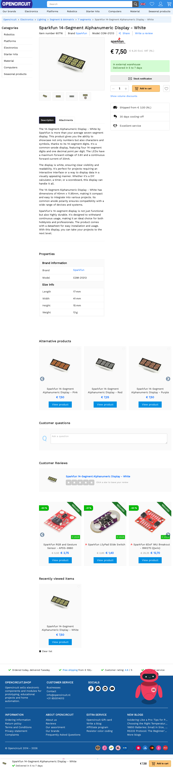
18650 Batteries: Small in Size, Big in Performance (147, 727)
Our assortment (55, 727)
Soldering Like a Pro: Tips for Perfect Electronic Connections (147, 719)
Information (14, 714)
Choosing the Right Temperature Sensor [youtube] (147, 723)
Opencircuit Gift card (99, 719)
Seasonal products (159, 11)
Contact (51, 691)
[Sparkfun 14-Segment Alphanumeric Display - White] (45, 96)
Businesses (53, 687)
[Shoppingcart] (167, 4)
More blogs (134, 734)
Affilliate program (97, 727)
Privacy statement (16, 730)
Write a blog (93, 723)
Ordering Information (18, 719)
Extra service (96, 714)
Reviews (51, 723)
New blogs (135, 714)
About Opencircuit (60, 714)
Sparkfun (78, 269)
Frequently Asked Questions (63, 734)
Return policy (13, 723)
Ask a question (60, 436)
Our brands (9, 11)
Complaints (12, 734)
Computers (114, 11)
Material (135, 11)
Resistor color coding (99, 730)
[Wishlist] (149, 4)
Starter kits (93, 11)
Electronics (31, 11)
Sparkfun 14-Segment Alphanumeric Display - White (98, 476)
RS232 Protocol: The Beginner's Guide (147, 730)
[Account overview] (158, 4)
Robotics (72, 11)
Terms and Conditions (18, 727)
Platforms (52, 11)
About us (51, 719)
